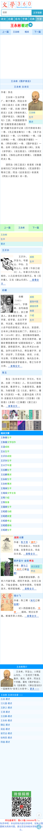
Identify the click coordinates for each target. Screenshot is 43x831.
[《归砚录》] (37, 429)
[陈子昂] (7, 552)
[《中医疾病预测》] (21, 429)
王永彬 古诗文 (21, 87)
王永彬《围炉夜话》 (21, 81)
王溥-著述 (5, 712)
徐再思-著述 (6, 738)
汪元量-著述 (6, 703)
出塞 (19, 537)
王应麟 (6, 470)
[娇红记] (6, 419)
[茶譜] (29, 419)
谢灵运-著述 (6, 733)
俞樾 (4, 290)
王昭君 (6, 511)
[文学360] (21, 4)
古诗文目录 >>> (12, 695)
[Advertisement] (21, 56)
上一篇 (5, 32)
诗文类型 (35, 566)
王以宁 (6, 465)
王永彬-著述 (6, 720)
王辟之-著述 (6, 708)
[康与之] (7, 575)
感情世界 (34, 306)
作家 (39, 19)
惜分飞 (17, 596)
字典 (25, 19)
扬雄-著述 (5, 742)
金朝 (16, 604)
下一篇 (37, 32)
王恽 (5, 498)
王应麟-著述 (6, 716)
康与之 (24, 565)
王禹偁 (6, 488)
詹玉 (4, 372)
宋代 (32, 600)
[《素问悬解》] (6, 429)
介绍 (32, 315)
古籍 (10, 19)
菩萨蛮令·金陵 (24, 561)
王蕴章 (6, 507)
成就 (32, 257)
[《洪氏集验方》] (29, 429)
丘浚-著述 (5, 699)
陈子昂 (24, 542)
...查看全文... (15, 366)
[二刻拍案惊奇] (21, 419)
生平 (3, 239)
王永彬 (16, 32)
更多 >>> (34, 689)
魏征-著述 (5, 725)
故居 (32, 311)
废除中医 (34, 302)
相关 (27, 32)
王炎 (5, 451)
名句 (17, 19)
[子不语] (13, 419)
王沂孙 (5, 250)
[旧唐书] (37, 419)
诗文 (3, 19)
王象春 (6, 437)
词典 (32, 19)
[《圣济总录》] (13, 429)
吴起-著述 (5, 729)
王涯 (5, 447)
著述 (3, 244)
